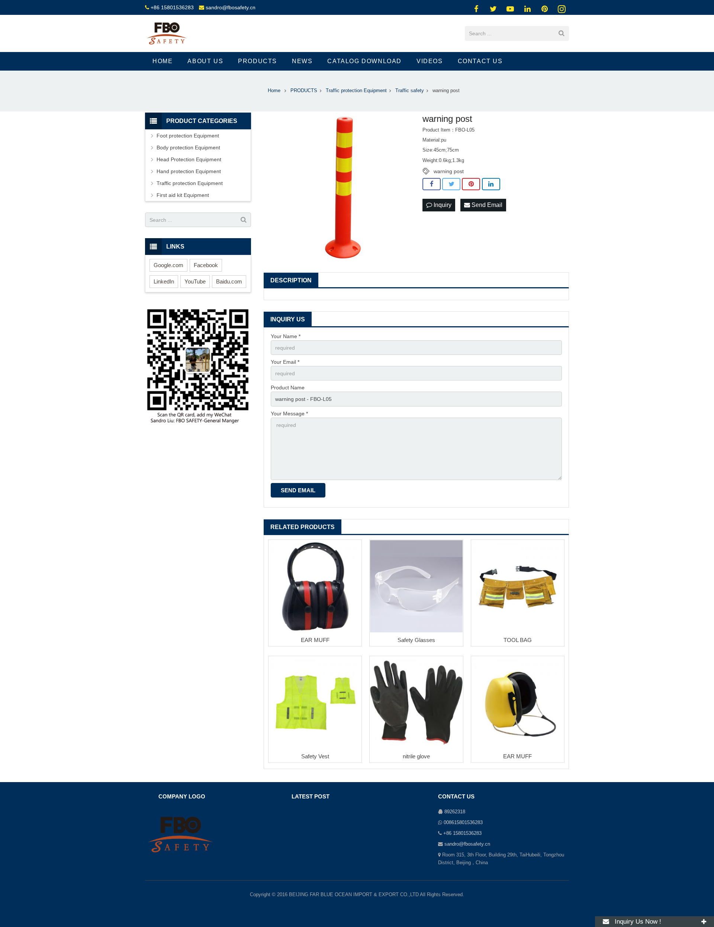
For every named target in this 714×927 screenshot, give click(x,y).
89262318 (454, 811)
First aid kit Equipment (183, 195)
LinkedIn (164, 281)
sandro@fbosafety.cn (230, 7)
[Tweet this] (451, 184)
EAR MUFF (315, 640)
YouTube (195, 281)
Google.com (168, 265)
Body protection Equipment (188, 147)
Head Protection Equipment (189, 159)
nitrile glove (416, 756)
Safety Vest (315, 756)
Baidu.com (229, 281)
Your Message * (289, 413)
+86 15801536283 (172, 7)
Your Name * (285, 336)
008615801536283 (463, 822)
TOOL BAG (518, 640)
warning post (449, 171)
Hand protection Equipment (189, 171)
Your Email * (285, 362)
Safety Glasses (416, 640)
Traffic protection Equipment (190, 183)
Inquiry (441, 205)
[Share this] (431, 184)
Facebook (206, 265)
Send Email (486, 205)
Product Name (288, 387)
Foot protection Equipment (188, 136)
